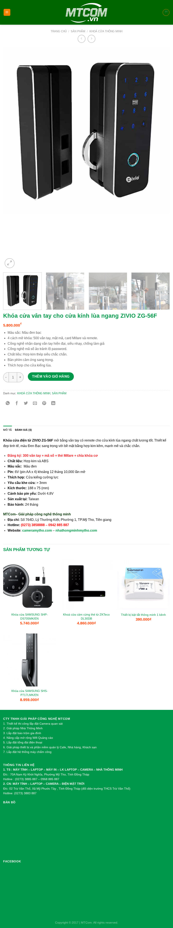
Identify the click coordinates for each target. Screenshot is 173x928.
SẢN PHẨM (78, 31)
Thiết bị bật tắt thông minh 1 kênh (143, 614)
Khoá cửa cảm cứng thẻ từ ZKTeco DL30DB (86, 616)
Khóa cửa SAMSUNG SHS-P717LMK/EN (29, 693)
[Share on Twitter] (26, 403)
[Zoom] (9, 263)
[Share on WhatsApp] (8, 403)
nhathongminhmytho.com (76, 530)
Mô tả (7, 429)
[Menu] (7, 12)
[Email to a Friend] (35, 403)
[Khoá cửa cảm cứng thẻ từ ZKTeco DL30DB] (86, 583)
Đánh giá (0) (23, 429)
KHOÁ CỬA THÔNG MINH (105, 31)
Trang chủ (59, 31)
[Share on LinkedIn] (53, 403)
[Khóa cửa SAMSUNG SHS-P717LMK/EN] (29, 660)
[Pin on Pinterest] (44, 403)
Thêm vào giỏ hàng (50, 376)
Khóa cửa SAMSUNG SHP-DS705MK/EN (29, 616)
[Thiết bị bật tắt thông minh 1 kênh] (143, 583)
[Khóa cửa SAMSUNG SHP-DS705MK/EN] (29, 583)
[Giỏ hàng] (166, 12)
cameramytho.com (37, 530)
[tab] (7, 430)
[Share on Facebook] (17, 403)
